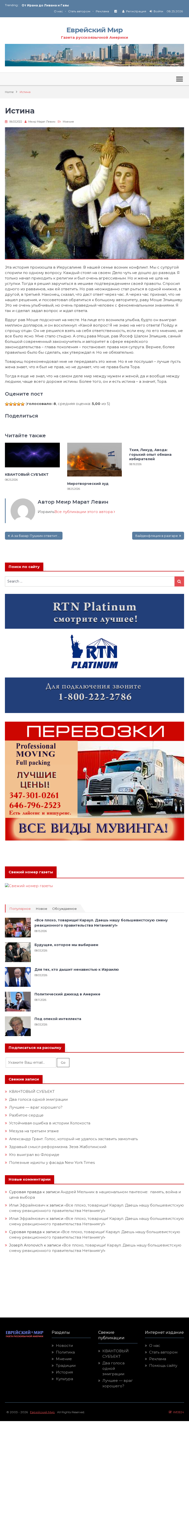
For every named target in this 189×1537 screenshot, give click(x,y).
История (64, 1372)
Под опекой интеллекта (57, 1019)
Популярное (20, 908)
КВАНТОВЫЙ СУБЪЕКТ (26, 474)
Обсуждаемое (64, 908)
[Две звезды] (11, 404)
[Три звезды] (15, 404)
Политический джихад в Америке (67, 994)
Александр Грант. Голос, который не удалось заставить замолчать (73, 1138)
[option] (58, 5)
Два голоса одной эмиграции (38, 1099)
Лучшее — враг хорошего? (36, 1107)
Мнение (68, 121)
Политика (65, 1352)
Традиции (66, 1365)
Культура (64, 1378)
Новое (41, 908)
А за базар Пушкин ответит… (35, 536)
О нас (58, 11)
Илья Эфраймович (27, 1205)
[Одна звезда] (7, 404)
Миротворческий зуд (88, 483)
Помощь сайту (163, 1365)
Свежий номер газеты (31, 872)
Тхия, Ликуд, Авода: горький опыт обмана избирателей (150, 454)
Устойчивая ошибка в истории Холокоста (49, 1123)
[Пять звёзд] (23, 404)
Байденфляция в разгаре (156, 536)
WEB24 (178, 1412)
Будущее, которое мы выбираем (66, 945)
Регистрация (136, 11)
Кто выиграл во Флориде (34, 1154)
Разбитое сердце (26, 1115)
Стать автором (79, 11)
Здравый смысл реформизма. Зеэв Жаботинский (57, 1146)
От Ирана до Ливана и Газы (45, 5)
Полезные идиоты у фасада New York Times (52, 1162)
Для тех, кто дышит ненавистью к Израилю (76, 969)
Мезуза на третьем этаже (34, 1131)
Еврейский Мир (94, 30)
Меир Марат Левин (41, 121)
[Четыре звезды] (19, 404)
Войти (158, 11)
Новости (64, 1345)
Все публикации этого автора (84, 511)
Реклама (102, 11)
